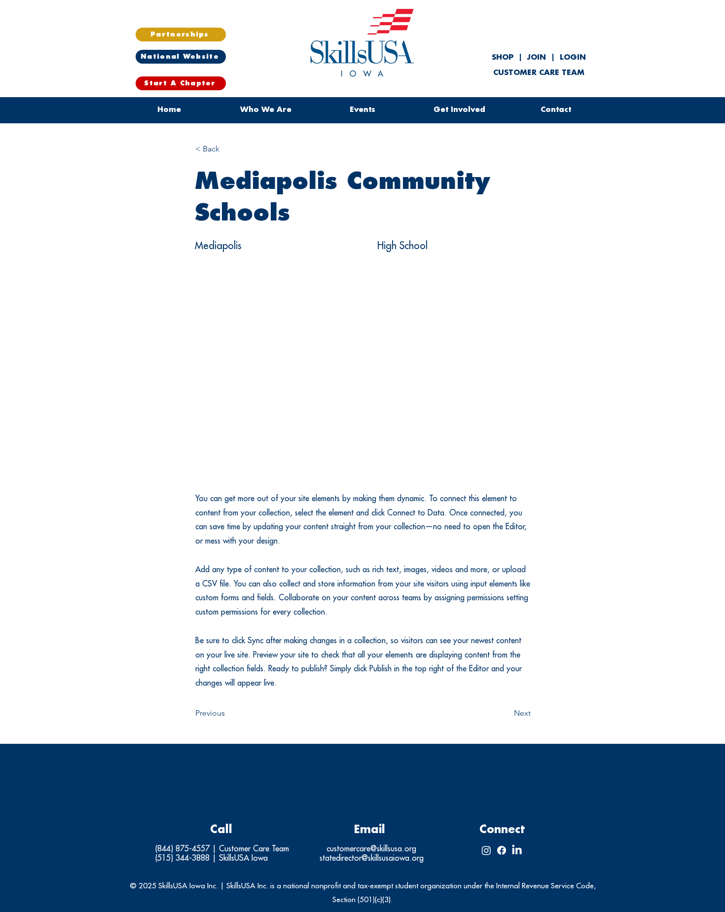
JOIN (536, 57)
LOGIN (573, 57)
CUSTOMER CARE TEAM (538, 72)
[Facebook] (502, 850)
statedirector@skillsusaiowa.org (372, 858)
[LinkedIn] (517, 850)
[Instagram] (486, 850)
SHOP (504, 57)
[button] (362, 110)
